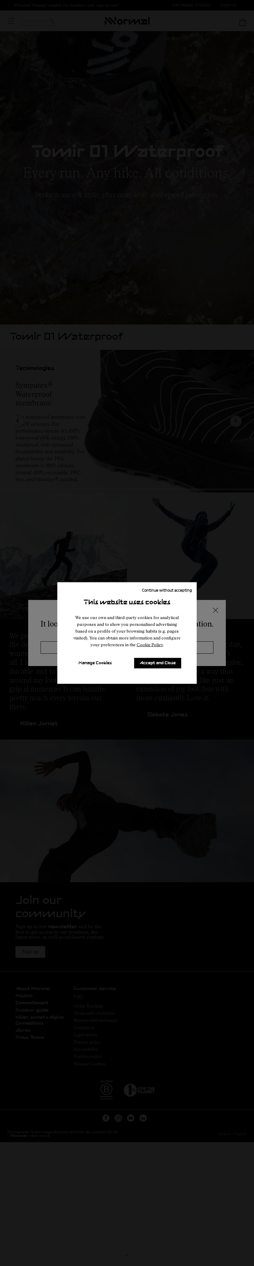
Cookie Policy (150, 644)
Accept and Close (158, 663)
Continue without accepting (167, 590)
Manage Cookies (95, 663)
